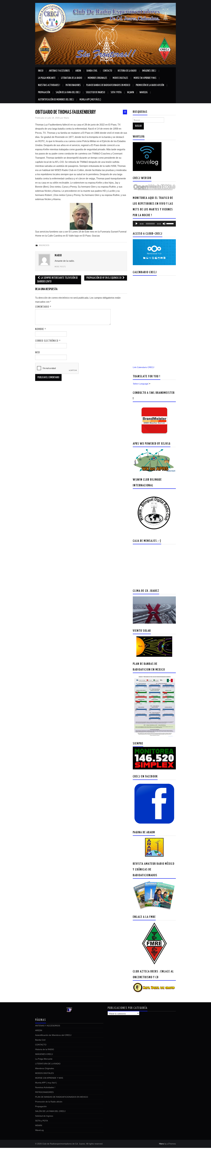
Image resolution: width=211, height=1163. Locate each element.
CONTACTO (107, 71)
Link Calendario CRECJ (143, 367)
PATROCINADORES (73, 85)
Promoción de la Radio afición (150, 85)
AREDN (78, 71)
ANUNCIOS (44, 245)
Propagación (44, 92)
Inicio (40, 71)
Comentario (43, 307)
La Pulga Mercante (46, 78)
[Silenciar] (164, 223)
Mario (66, 118)
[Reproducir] (136, 223)
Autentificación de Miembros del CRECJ (56, 99)
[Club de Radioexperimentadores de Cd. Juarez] (105, 33)
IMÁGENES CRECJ (149, 71)
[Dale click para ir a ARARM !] (154, 847)
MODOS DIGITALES (120, 78)
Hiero (161, 1144)
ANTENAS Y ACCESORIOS (59, 71)
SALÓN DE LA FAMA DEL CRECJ (68, 92)
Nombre (40, 329)
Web (37, 352)
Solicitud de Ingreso (95, 92)
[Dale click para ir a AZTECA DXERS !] (154, 987)
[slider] (170, 223)
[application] (154, 224)
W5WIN (130, 92)
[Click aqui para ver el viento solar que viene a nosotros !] (154, 646)
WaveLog (144, 92)
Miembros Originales (97, 78)
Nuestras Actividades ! (49, 85)
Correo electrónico (48, 341)
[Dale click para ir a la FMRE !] (154, 943)
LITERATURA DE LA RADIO (71, 78)
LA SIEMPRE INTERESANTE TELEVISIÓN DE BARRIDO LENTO (57, 280)
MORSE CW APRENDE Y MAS (145, 78)
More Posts (60, 267)
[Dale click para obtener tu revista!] (154, 895)
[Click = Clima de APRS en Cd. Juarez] (154, 461)
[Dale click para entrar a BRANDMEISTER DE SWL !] (154, 420)
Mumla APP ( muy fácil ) (90, 99)
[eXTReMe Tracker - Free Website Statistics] (69, 1010)
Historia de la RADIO (127, 71)
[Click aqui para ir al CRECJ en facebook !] (154, 803)
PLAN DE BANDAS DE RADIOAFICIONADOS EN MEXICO (108, 85)
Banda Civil (92, 71)
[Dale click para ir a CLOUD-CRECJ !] (154, 252)
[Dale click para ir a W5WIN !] (154, 512)
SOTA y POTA (116, 92)
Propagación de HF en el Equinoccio (104, 278)
